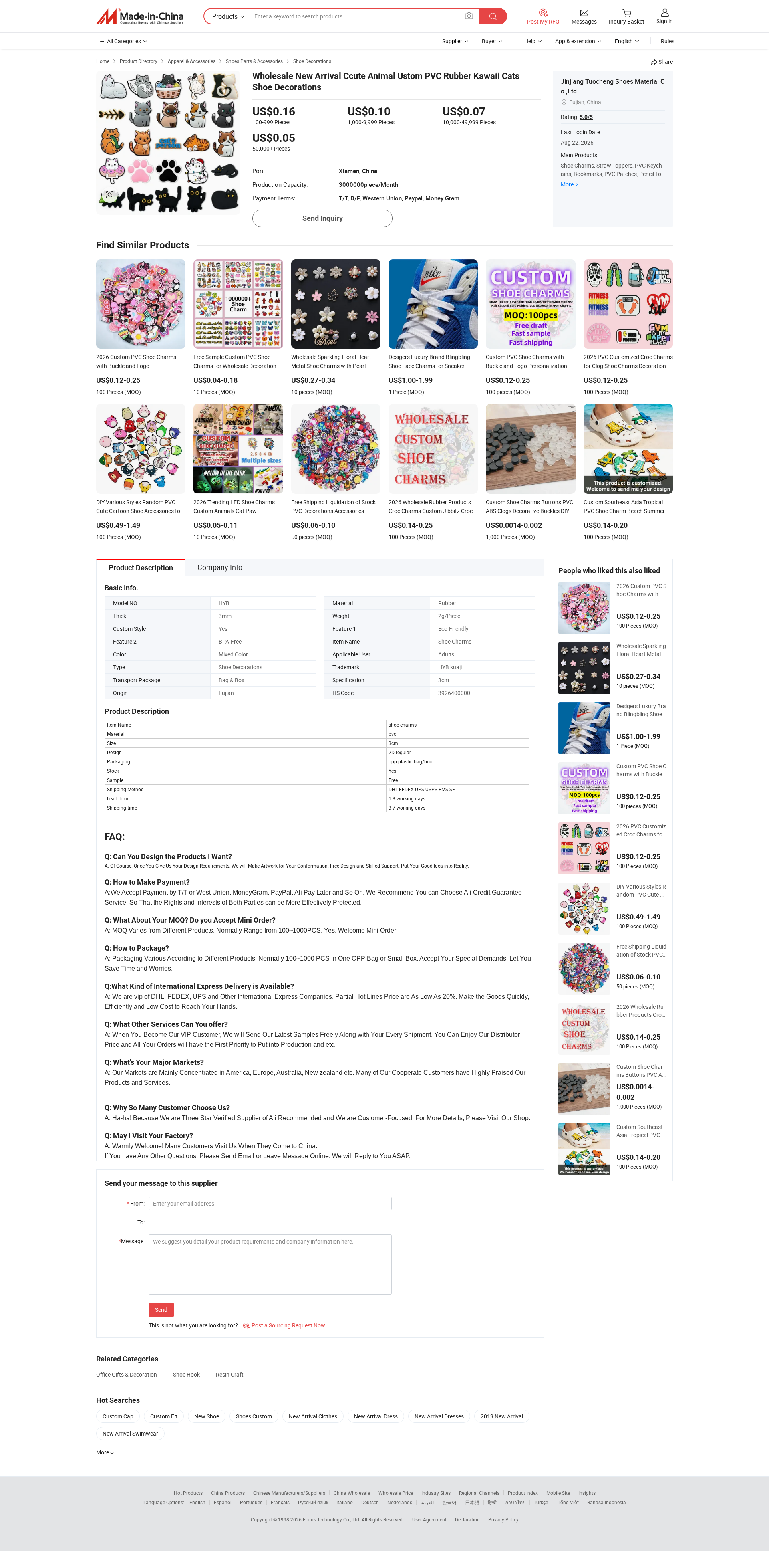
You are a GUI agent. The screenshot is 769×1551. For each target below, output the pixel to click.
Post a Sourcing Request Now (284, 1325)
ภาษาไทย (515, 1502)
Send (161, 1309)
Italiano (344, 1502)
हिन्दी (492, 1502)
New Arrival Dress (376, 1416)
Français (280, 1502)
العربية (427, 1502)
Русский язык (313, 1502)
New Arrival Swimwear (130, 1433)
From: (136, 1203)
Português (251, 1502)
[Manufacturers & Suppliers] (139, 16)
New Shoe (206, 1416)
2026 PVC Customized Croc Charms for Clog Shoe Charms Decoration (641, 830)
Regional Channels (479, 1493)
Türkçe (541, 1502)
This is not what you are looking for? (193, 1325)
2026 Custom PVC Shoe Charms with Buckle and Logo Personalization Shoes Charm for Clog (641, 590)
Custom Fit (163, 1416)
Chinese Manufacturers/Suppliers (289, 1493)
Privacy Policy (503, 1519)
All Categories (124, 41)
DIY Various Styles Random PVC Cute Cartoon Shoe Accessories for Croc (641, 891)
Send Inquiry (322, 218)
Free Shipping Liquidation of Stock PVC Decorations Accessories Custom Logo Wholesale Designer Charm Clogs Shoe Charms (641, 951)
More (567, 184)
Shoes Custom (254, 1416)
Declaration (467, 1519)
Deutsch (370, 1502)
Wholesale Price (395, 1493)
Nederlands (399, 1502)
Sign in (664, 21)
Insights (587, 1493)
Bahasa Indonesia (606, 1502)
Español (223, 1502)
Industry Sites (436, 1493)
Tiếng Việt (567, 1502)
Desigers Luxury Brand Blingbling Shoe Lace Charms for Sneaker (641, 710)
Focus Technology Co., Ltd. (332, 1519)
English (197, 1502)
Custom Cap (118, 1416)
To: (141, 1222)
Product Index (523, 1493)
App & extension (575, 41)
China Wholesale (352, 1493)
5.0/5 (586, 117)
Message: (132, 1241)
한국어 (449, 1502)
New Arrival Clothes (313, 1416)
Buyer (489, 41)
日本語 (472, 1502)
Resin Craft (230, 1374)
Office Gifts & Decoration (126, 1374)
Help (529, 41)
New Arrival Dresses (439, 1416)
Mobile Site (558, 1493)
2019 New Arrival (502, 1416)
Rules (667, 41)
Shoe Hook (186, 1374)
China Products (228, 1493)
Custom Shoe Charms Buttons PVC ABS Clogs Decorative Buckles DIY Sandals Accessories (641, 1071)
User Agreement (429, 1519)
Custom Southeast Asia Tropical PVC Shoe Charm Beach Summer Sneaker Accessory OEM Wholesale (641, 1131)
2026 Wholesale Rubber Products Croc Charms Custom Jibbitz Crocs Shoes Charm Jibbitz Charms (641, 1011)
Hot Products (188, 1493)
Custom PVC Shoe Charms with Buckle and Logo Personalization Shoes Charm (641, 770)
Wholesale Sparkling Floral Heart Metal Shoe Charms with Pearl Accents (641, 650)
